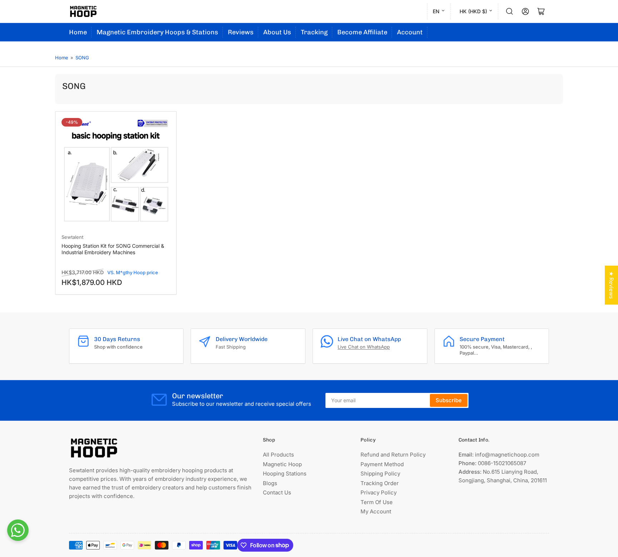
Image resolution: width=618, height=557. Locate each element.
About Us (277, 32)
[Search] (510, 11)
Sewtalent (72, 237)
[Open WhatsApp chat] (18, 530)
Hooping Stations (284, 473)
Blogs (270, 483)
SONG (82, 57)
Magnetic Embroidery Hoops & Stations (157, 32)
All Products (278, 454)
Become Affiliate (362, 32)
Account (410, 32)
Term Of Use (376, 502)
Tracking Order (379, 483)
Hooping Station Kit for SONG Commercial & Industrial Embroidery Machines (113, 249)
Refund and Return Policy (393, 454)
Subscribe (449, 400)
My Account (375, 511)
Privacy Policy (378, 492)
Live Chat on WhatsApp (364, 347)
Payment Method (382, 464)
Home (78, 32)
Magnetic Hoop (282, 464)
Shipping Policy (380, 473)
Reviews (241, 32)
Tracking (314, 32)
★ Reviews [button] (611, 285)
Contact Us (277, 492)
